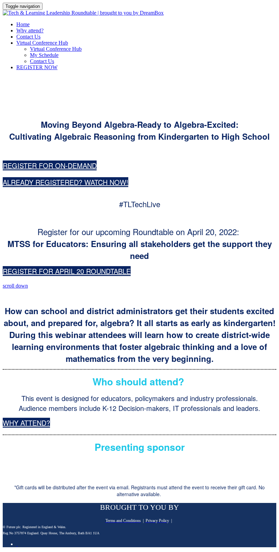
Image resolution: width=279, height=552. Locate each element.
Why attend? (30, 30)
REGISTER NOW (37, 67)
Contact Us (28, 37)
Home (23, 24)
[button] (50, 165)
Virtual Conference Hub (42, 43)
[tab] (17, 544)
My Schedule (44, 55)
